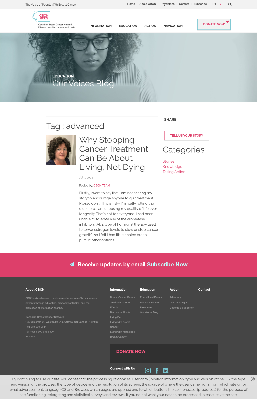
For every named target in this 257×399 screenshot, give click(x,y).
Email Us (30, 337)
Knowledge (172, 166)
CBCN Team (102, 185)
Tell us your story (186, 135)
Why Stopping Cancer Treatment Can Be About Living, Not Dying (113, 153)
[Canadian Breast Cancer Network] (53, 19)
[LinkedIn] (166, 370)
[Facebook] (157, 370)
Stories (168, 161)
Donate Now (214, 24)
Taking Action (174, 172)
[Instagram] (147, 370)
